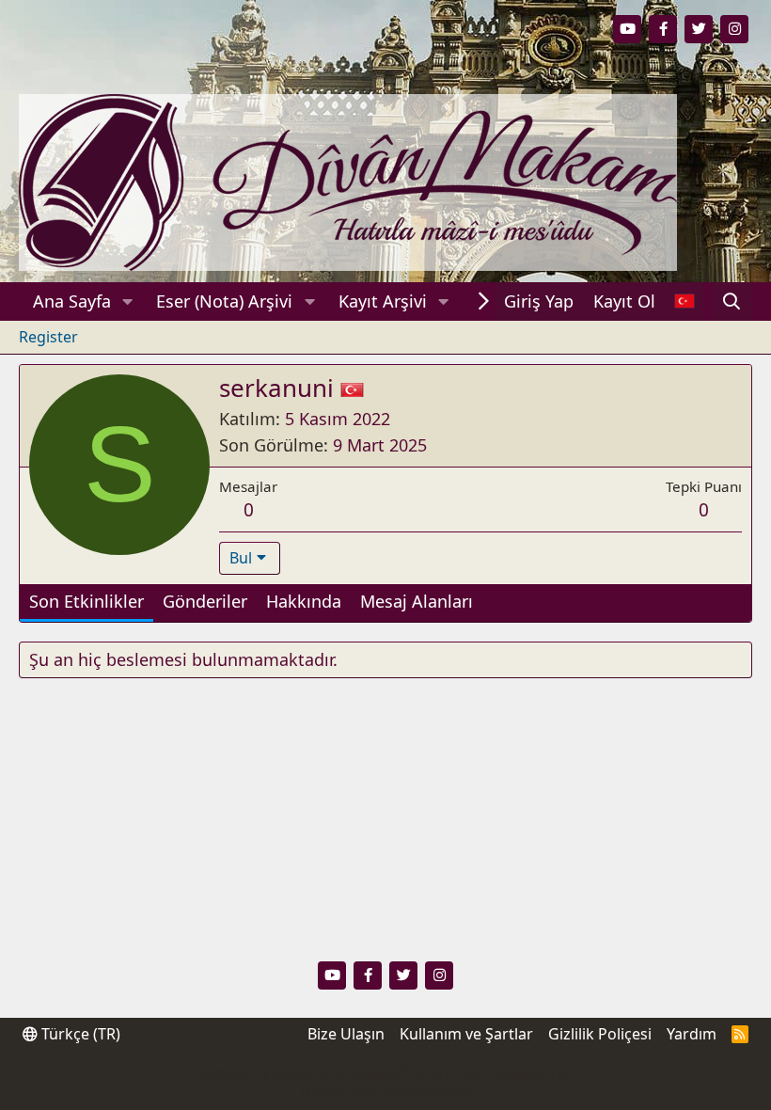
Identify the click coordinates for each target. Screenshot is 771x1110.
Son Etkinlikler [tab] (86, 601)
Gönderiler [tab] (205, 601)
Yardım (691, 1033)
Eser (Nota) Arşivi (224, 301)
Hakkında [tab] (303, 601)
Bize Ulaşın (346, 1033)
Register (48, 336)
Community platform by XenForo (385, 1073)
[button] (128, 301)
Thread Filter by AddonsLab (386, 1091)
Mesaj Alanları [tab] (416, 601)
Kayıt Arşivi (382, 301)
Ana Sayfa (72, 301)
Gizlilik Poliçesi (600, 1033)
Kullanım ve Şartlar (466, 1033)
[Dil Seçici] (684, 301)
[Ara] (732, 301)
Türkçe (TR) (79, 1033)
